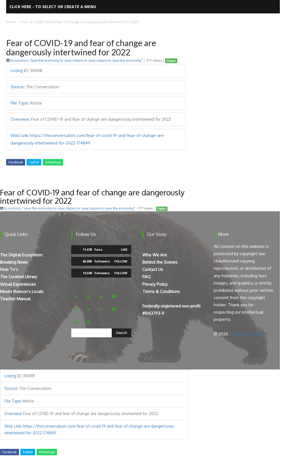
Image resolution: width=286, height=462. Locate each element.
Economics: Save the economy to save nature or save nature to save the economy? (77, 60)
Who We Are (154, 254)
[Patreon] (114, 297)
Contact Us (152, 269)
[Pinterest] (89, 309)
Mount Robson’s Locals (22, 291)
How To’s (9, 269)
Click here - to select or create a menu (52, 6)
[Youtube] (114, 309)
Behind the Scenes (160, 262)
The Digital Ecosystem (21, 254)
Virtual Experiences (18, 284)
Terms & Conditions (161, 291)
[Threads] (89, 322)
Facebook (15, 162)
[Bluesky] (76, 322)
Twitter (34, 162)
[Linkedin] (101, 297)
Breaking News (14, 262)
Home (11, 22)
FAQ (146, 276)
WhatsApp (53, 162)
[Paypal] (76, 309)
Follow (120, 261)
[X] (101, 309)
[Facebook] (76, 297)
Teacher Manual (15, 298)
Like (124, 249)
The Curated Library (18, 276)
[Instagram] (89, 297)
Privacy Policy (155, 284)
